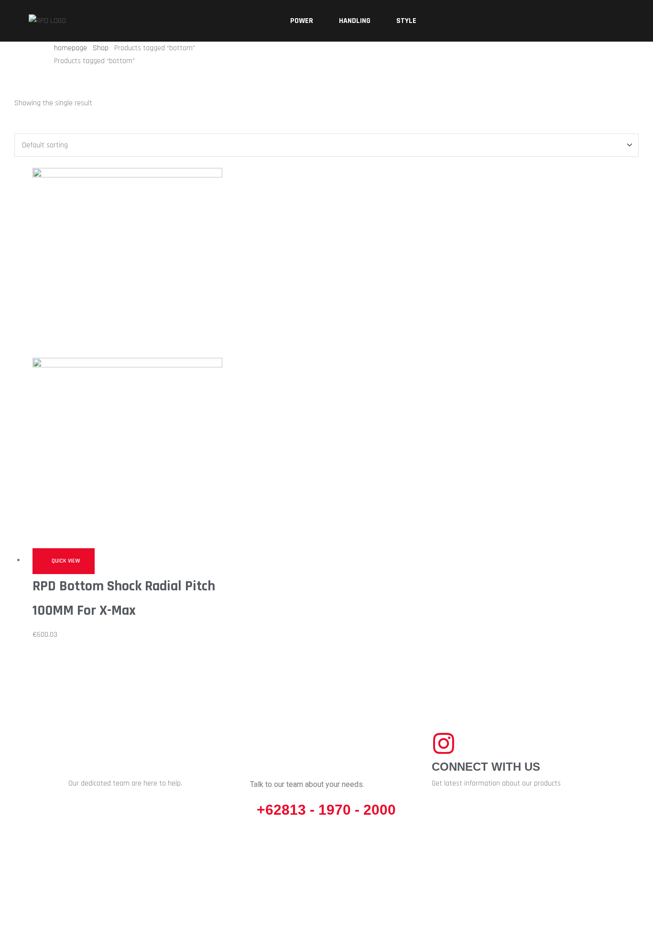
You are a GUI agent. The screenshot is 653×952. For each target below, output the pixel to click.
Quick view (66, 561)
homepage (70, 48)
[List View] (17, 127)
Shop (101, 48)
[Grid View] (25, 127)
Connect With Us (486, 766)
